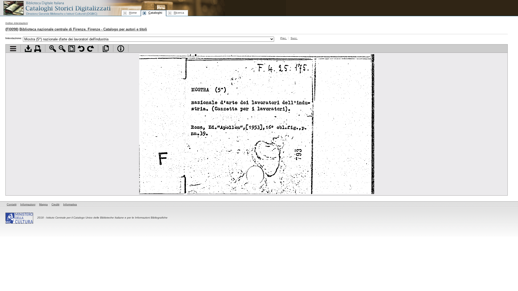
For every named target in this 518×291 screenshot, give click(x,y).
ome (133, 12)
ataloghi (155, 12)
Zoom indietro (62, 48)
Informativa (70, 204)
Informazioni (27, 204)
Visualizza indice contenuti (13, 48)
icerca (179, 12)
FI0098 (11, 29)
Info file (120, 48)
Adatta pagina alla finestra (71, 48)
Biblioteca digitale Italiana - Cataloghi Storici (56, 7)
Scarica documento (28, 48)
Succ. (294, 38)
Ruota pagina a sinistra (81, 48)
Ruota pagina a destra (90, 48)
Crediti (55, 204)
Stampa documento (37, 48)
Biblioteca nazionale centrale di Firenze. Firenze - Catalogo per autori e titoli (83, 29)
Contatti (11, 204)
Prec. (283, 38)
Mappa (43, 204)
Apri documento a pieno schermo (105, 48)
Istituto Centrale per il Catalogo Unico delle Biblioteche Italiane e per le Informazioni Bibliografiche (107, 217)
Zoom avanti (52, 48)
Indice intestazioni (16, 23)
